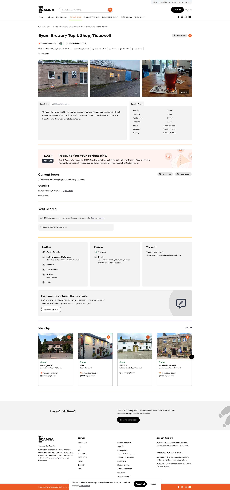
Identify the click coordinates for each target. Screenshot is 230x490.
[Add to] (190, 35)
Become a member (98, 218)
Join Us (177, 9)
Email (114, 49)
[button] (191, 356)
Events (80, 461)
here (186, 445)
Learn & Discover (164, 2)
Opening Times (136, 104)
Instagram (45, 53)
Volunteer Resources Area (180, 2)
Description (44, 104)
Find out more (132, 163)
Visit (79, 450)
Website (126, 49)
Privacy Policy (122, 450)
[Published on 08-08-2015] (55, 359)
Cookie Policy (122, 461)
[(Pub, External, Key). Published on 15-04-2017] (174, 359)
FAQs (46, 458)
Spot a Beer (185, 174)
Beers (80, 469)
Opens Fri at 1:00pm (77, 43)
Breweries (81, 465)
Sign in (189, 10)
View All (189, 327)
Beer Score (181, 35)
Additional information (60, 104)
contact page (57, 458)
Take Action (82, 457)
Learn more (84, 485)
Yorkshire (58, 26)
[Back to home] (46, 9)
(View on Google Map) (80, 49)
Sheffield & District (71, 26)
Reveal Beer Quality (48, 43)
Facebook (138, 49)
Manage (153, 484)
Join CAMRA (82, 442)
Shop (155, 2)
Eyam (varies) (68, 191)
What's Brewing (123, 476)
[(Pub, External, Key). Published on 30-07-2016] (95, 359)
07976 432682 (100, 49)
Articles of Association (125, 457)
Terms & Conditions (124, 469)
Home (40, 26)
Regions (49, 26)
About (80, 446)
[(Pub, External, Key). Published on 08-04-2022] (135, 359)
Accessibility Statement (126, 454)
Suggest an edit (51, 309)
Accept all (140, 484)
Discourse (121, 472)
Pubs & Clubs (82, 454)
